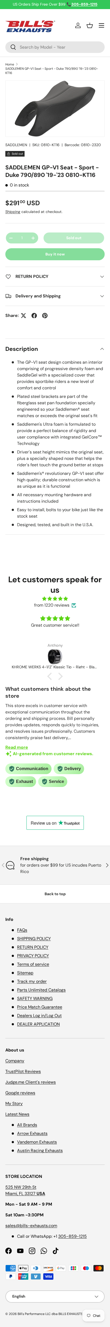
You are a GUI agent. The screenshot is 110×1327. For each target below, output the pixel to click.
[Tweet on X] (23, 315)
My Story (14, 1103)
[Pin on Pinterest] (45, 315)
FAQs (22, 930)
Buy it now (55, 254)
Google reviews (20, 1093)
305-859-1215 (72, 1236)
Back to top (55, 893)
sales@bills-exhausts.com (31, 1225)
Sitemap (25, 973)
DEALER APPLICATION (38, 1024)
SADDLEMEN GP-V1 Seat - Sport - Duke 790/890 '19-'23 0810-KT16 (51, 71)
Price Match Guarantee (39, 1007)
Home (9, 64)
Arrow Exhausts (32, 1133)
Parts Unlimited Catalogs (41, 990)
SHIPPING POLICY (34, 938)
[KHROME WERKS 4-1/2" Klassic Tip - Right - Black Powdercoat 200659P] (55, 656)
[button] (90, 25)
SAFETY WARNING (35, 998)
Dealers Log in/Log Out (39, 1015)
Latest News (17, 1114)
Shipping (12, 211)
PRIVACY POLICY (33, 956)
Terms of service (33, 964)
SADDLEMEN (16, 144)
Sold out (73, 237)
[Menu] (101, 25)
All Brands (27, 1125)
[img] (55, 598)
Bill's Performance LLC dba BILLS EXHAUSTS (50, 1314)
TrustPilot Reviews (23, 1071)
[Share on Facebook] (34, 315)
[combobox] (55, 47)
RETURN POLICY (32, 947)
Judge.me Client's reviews (30, 1082)
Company (14, 1061)
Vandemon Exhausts (37, 1142)
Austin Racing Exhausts (40, 1150)
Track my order (32, 981)
